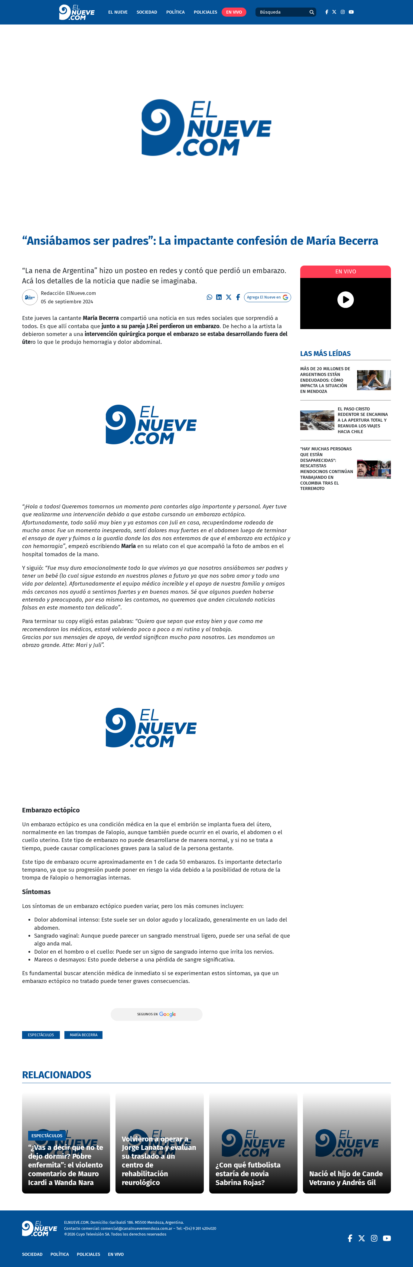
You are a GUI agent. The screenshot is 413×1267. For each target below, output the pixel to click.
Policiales (205, 12)
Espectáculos (41, 1035)
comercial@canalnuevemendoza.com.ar (136, 1228)
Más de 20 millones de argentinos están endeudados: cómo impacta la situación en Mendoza (325, 380)
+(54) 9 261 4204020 (199, 1228)
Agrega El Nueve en (264, 297)
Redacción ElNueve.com (68, 293)
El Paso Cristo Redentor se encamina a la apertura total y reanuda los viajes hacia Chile (363, 420)
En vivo (234, 12)
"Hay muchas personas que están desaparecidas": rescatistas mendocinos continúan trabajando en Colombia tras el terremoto (326, 468)
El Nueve (118, 12)
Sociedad (147, 12)
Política (175, 12)
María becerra (83, 1035)
